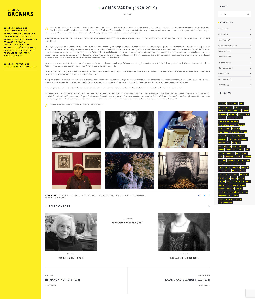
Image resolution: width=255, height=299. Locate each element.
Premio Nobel (241, 153)
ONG (220, 157)
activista (230, 188)
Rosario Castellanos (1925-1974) (187, 279)
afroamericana (230, 135)
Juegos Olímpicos (239, 146)
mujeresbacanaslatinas (237, 139)
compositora (223, 121)
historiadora (232, 103)
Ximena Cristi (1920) (71, 258)
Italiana (240, 118)
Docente (237, 107)
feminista (50, 197)
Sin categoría (223, 79)
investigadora (224, 178)
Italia (220, 135)
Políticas (49, 275)
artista (234, 178)
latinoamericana (225, 199)
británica (241, 125)
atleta (247, 114)
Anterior (51, 285)
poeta (236, 174)
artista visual (66, 195)
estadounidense (233, 192)
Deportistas (222, 57)
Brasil (220, 128)
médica (228, 128)
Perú (241, 103)
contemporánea (105, 195)
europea (139, 195)
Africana (238, 157)
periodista (241, 164)
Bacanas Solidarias (225, 45)
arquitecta (222, 114)
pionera (61, 197)
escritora (239, 188)
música (235, 171)
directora (231, 118)
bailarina (222, 103)
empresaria (234, 132)
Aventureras (223, 40)
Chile (236, 195)
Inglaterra (231, 160)
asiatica (229, 174)
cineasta (90, 195)
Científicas (222, 51)
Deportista (230, 153)
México (240, 150)
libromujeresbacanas (235, 181)
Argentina (222, 139)
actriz (220, 167)
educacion (232, 114)
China (229, 110)
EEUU (248, 181)
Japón (240, 114)
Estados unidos (243, 160)
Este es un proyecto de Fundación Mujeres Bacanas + (20, 65)
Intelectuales (204, 275)
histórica (237, 199)
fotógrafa (236, 142)
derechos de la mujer (237, 185)
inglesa (241, 135)
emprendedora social (227, 125)
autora (241, 178)
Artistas (128, 14)
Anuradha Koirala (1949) (127, 223)
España (244, 132)
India (229, 142)
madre (221, 150)
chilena (221, 181)
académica (228, 157)
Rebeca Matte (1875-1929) (184, 258)
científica (236, 167)
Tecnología (222, 84)
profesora (244, 174)
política (228, 171)
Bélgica (79, 195)
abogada (222, 164)
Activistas (127, 218)
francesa (236, 128)
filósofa (245, 110)
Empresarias (223, 62)
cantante (231, 164)
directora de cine (124, 195)
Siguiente (203, 285)
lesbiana (237, 110)
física (247, 150)
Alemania (234, 121)
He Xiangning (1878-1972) (62, 279)
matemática (223, 132)
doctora (221, 142)
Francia (227, 167)
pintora (221, 153)
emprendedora (224, 146)
